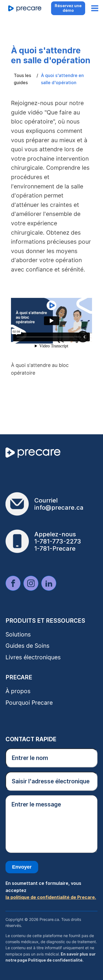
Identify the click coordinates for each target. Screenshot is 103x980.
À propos (17, 691)
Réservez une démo (68, 8)
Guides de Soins (27, 645)
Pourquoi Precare (29, 702)
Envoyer (22, 867)
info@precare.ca (58, 507)
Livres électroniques (33, 657)
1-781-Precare (55, 548)
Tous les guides (22, 79)
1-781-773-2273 (57, 541)
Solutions (18, 634)
